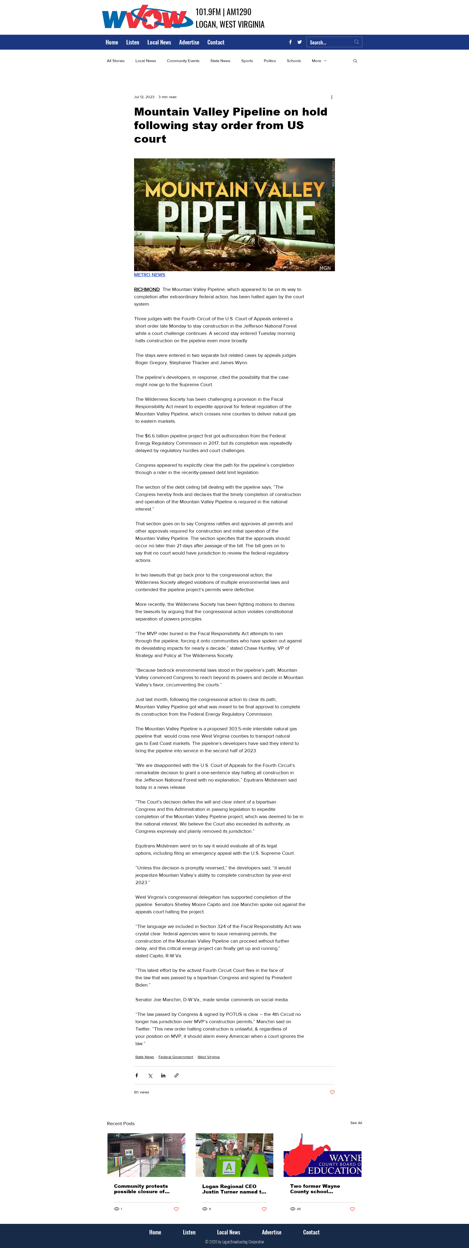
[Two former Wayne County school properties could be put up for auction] (323, 1155)
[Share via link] (176, 1075)
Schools (294, 60)
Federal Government (176, 1057)
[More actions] (331, 97)
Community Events (183, 60)
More (316, 60)
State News (220, 60)
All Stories (116, 60)
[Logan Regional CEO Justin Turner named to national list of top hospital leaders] (235, 1155)
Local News (145, 60)
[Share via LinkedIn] (163, 1075)
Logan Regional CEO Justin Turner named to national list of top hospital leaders (233, 1189)
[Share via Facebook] (136, 1075)
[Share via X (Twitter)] (150, 1075)
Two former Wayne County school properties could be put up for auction (321, 1188)
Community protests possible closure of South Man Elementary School (144, 1188)
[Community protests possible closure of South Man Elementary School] (146, 1155)
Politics (270, 60)
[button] (355, 60)
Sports (247, 60)
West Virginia (209, 1057)
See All (356, 1123)
